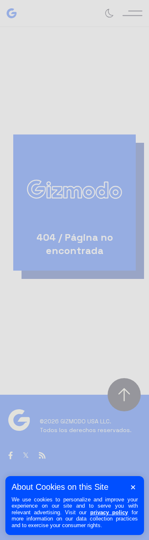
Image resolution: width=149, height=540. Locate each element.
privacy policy (109, 512)
